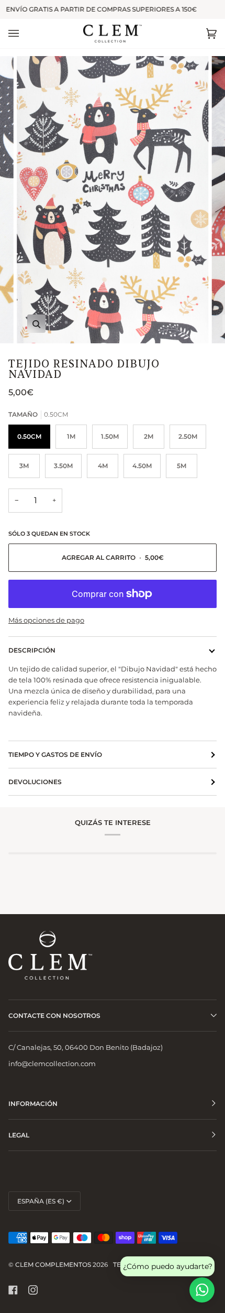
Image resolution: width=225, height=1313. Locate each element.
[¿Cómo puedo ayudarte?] (202, 1290)
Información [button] (33, 1104)
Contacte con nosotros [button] (54, 1015)
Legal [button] (18, 1135)
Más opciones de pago (46, 620)
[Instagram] (33, 1290)
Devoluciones (35, 782)
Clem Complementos (53, 1264)
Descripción (31, 650)
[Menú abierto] (24, 33)
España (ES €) (40, 1201)
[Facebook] (13, 1290)
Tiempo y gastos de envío (55, 754)
